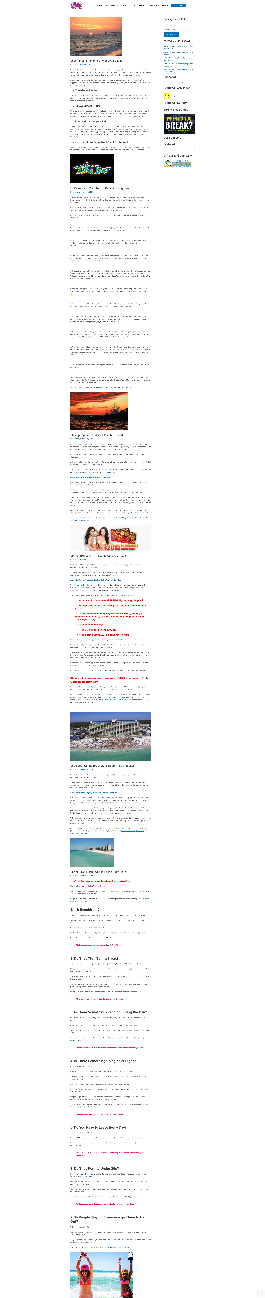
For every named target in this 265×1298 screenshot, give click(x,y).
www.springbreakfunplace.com (105, 388)
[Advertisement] (179, 245)
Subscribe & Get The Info (173, 25)
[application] (167, 5)
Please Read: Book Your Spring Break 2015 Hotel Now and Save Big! (95, 580)
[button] (178, 5)
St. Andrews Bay (109, 472)
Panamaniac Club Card (82, 585)
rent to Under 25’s (89, 1177)
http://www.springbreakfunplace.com (117, 1247)
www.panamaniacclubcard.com (106, 695)
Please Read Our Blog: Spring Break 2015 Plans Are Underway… (94, 793)
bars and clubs (118, 1076)
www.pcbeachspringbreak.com (115, 700)
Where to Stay (120, 697)
